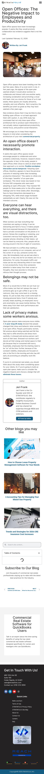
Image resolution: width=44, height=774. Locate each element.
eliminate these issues (12, 374)
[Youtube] (14, 691)
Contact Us (16, 716)
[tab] (22, 381)
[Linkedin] (10, 691)
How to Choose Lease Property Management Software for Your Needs (22, 463)
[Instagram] (18, 691)
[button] (39, 553)
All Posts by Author (24, 418)
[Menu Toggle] (40, 2)
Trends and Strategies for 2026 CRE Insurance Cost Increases (22, 532)
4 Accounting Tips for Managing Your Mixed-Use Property (22, 498)
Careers (14, 718)
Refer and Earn (17, 701)
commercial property (31, 136)
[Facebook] (6, 691)
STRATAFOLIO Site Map (20, 710)
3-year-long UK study (13, 324)
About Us (15, 713)
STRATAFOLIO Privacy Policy (22, 707)
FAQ (13, 721)
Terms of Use (16, 704)
